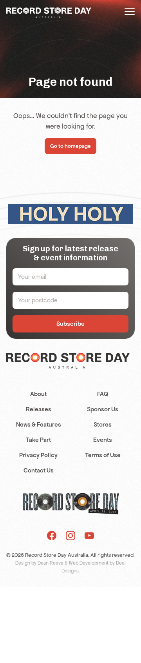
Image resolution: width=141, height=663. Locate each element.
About (38, 394)
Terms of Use (103, 455)
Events (102, 439)
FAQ (102, 394)
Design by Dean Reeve (39, 563)
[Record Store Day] (48, 12)
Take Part (38, 439)
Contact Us (39, 470)
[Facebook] (51, 535)
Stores (103, 424)
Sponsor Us (102, 409)
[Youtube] (89, 535)
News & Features (38, 424)
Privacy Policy (38, 455)
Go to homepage (70, 146)
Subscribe (70, 323)
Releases (38, 409)
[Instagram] (70, 535)
